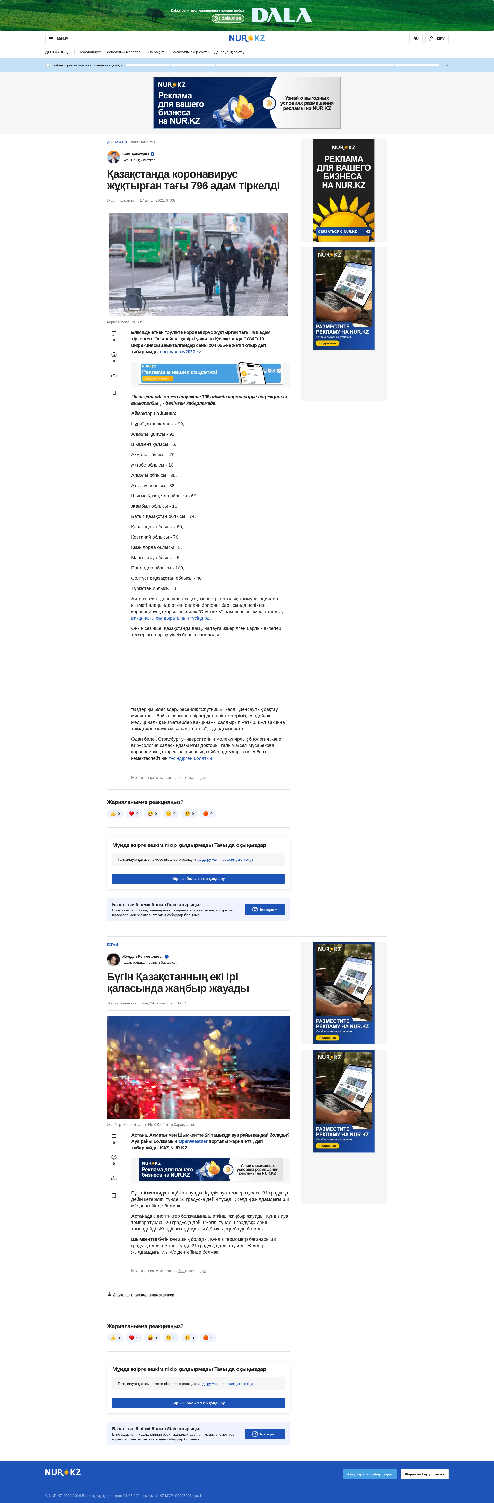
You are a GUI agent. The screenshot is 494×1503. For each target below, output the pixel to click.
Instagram (268, 910)
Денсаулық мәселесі (124, 52)
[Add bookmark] (114, 393)
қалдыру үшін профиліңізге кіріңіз (225, 859)
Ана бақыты (156, 52)
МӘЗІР (62, 39)
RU (416, 39)
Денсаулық (56, 52)
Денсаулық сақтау (229, 52)
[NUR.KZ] (247, 38)
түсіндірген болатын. (191, 758)
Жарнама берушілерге (425, 1474)
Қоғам (112, 944)
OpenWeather (193, 1141)
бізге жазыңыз (192, 777)
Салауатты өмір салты (190, 52)
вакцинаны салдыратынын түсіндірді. (171, 618)
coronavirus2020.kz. (181, 351)
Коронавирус (91, 52)
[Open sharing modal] (114, 375)
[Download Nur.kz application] (247, 15)
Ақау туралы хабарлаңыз (370, 1474)
